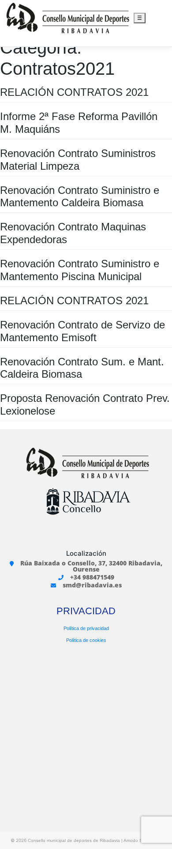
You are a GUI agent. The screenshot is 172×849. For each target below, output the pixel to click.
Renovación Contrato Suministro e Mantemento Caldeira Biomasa (79, 196)
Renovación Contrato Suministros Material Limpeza (78, 159)
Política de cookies (86, 640)
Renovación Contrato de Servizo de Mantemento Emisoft (82, 331)
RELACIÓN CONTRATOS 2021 (74, 92)
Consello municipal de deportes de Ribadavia (74, 840)
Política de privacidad (86, 628)
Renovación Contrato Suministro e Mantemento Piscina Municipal (79, 270)
